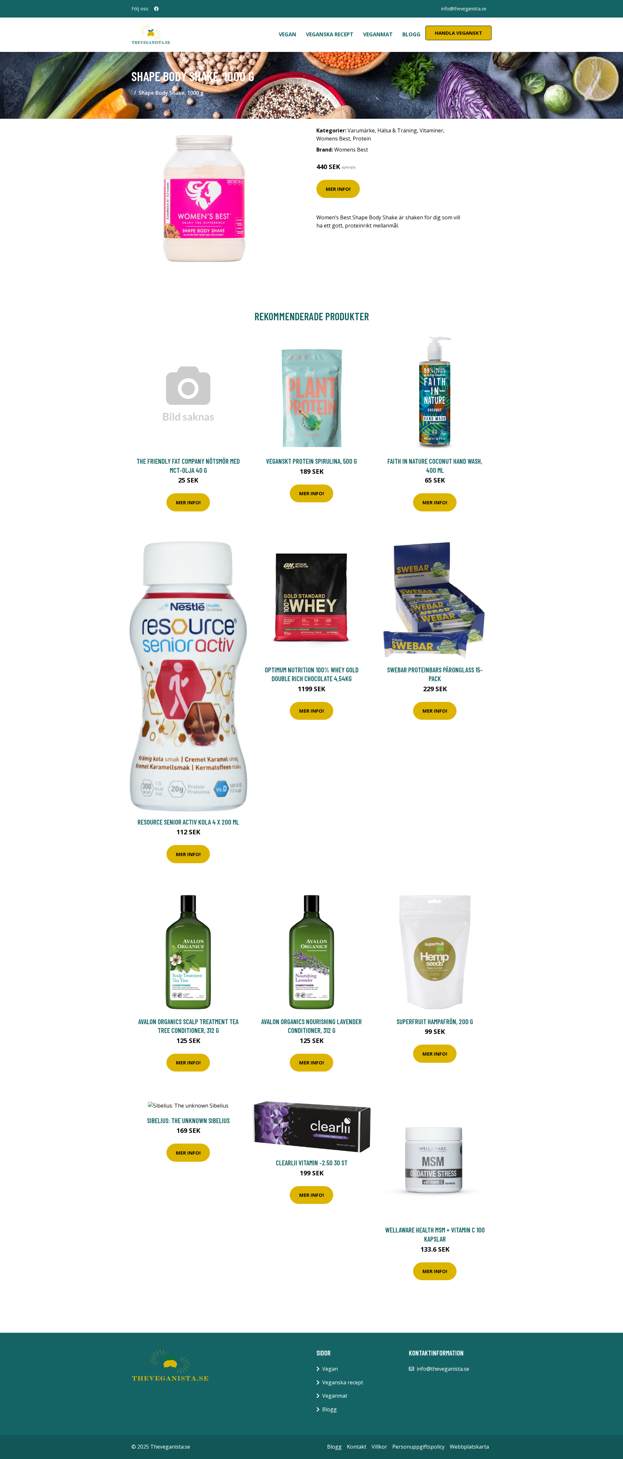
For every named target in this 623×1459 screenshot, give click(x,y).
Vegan (287, 34)
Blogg (411, 34)
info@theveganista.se (463, 9)
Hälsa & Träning (397, 130)
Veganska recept (329, 34)
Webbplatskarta (469, 1446)
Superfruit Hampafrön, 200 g (435, 1021)
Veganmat (378, 34)
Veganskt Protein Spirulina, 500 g (311, 461)
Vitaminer (431, 130)
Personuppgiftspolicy (418, 1446)
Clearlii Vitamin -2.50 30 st (312, 1163)
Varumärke (361, 130)
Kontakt (356, 1446)
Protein (362, 138)
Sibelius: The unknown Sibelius (188, 1120)
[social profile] (156, 9)
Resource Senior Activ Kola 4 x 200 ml (188, 822)
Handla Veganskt (458, 33)
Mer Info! (338, 189)
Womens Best (333, 138)
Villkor (379, 1446)
